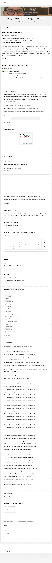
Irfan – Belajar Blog (8, 313)
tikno (5, 378)
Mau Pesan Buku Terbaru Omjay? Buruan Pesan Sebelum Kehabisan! (29, 381)
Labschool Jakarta (7, 335)
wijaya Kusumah (7, 362)
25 (13, 248)
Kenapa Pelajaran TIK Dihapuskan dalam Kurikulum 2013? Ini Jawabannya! (24, 383)
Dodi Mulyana (7, 303)
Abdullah (5, 481)
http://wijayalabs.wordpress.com (32, 108)
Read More (4, 58)
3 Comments (5, 68)
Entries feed (6, 530)
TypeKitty (5, 359)
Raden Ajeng (7, 327)
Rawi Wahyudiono (8, 329)
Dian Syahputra (6, 383)
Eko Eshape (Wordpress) (9, 304)
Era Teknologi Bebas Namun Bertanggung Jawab (15, 386)
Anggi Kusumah (8, 296)
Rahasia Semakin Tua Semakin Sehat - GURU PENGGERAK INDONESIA (17, 365)
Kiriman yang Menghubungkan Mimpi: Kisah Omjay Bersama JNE (23, 389)
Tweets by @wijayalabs (8, 292)
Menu (5, 2)
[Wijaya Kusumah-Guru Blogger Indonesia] (26, 11)
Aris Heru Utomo (8, 299)
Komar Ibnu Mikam (8, 316)
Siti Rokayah (6, 473)
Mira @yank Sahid (8, 326)
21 (32, 246)
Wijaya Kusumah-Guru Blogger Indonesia (26, 18)
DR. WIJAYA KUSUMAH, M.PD (10, 354)
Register (5, 525)
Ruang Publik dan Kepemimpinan (12, 32)
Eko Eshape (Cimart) (9, 308)
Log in (5, 528)
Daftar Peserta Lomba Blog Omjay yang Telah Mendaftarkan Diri (15, 164)
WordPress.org (6, 536)
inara (5, 386)
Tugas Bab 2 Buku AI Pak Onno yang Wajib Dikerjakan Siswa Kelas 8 (19, 378)
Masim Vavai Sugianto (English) (11, 321)
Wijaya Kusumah (6, 115)
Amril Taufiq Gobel (8, 295)
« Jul (4, 252)
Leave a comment (6, 35)
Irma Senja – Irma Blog (9, 314)
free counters (6, 148)
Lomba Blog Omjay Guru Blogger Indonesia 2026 (13, 168)
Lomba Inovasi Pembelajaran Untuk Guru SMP (12, 159)
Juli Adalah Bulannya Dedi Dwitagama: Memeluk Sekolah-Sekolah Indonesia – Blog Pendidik (20, 374)
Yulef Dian (7, 298)
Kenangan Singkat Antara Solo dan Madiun (15, 65)
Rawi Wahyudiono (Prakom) (10, 331)
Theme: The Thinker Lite (5, 551)
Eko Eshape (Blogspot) (9, 306)
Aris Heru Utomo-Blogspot (10, 301)
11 (13, 244)
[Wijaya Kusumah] (26, 118)
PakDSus (5, 449)
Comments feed (6, 533)
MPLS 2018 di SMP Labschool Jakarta (16, 359)
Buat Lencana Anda (7, 122)
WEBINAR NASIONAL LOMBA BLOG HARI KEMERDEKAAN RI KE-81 (25, 362)
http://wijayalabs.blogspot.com (9, 506)
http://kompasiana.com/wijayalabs (10, 101)
